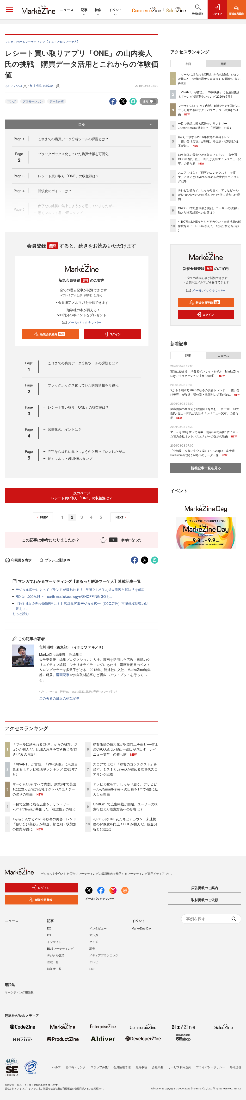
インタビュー (98, 928)
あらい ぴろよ (14, 85)
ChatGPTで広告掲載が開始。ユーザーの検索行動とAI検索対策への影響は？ (125, 806)
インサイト (54, 942)
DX (49, 928)
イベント (115, 9)
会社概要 (157, 1067)
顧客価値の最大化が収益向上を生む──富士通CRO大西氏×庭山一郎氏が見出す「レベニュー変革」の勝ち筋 (125, 749)
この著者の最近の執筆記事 (59, 698)
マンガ (11, 101)
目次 (81, 124)
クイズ (93, 942)
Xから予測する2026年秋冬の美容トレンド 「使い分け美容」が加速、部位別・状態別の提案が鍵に (46, 823)
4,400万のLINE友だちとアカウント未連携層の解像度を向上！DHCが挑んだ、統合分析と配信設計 (125, 823)
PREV (44, 517)
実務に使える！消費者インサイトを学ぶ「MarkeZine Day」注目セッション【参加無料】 (204, 373)
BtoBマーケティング (60, 948)
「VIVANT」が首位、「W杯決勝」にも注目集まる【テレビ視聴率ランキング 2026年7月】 (45, 769)
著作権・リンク (76, 1067)
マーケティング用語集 (19, 992)
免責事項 (141, 1067)
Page (19, 138)
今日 (188, 64)
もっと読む (20, 613)
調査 (92, 948)
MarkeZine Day (142, 928)
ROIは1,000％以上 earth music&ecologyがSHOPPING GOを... (64, 596)
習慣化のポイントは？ (64, 429)
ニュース (67, 9)
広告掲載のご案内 (204, 887)
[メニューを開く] (9, 9)
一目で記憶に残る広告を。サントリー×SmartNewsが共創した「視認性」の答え (44, 806)
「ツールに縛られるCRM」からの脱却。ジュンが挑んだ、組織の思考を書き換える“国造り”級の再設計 (45, 749)
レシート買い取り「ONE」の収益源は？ (68, 175)
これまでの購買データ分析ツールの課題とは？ (73, 138)
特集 (98, 9)
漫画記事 (62, 674)
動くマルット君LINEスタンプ (70, 458)
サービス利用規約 (179, 1067)
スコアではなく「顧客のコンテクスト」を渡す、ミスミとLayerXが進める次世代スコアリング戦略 (125, 769)
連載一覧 (53, 962)
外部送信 (235, 1067)
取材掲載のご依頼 (204, 899)
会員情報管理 (122, 1067)
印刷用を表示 (21, 559)
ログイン (115, 334)
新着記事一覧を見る (206, 467)
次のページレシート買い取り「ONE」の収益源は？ (81, 495)
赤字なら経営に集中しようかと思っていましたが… (86, 451)
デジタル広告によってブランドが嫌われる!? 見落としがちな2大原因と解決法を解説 (80, 589)
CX (49, 935)
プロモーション (33, 101)
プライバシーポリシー (210, 1067)
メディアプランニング (103, 955)
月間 (223, 64)
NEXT (119, 517)
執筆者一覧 (54, 969)
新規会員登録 (52, 334)
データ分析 (56, 101)
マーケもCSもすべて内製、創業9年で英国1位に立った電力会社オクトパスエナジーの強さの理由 (44, 789)
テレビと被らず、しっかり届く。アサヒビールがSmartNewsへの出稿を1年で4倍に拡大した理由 (125, 789)
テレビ (93, 962)
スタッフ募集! (100, 1067)
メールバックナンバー (84, 322)
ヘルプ (56, 1067)
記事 (84, 9)
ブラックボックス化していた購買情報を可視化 (73, 153)
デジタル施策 (55, 955)
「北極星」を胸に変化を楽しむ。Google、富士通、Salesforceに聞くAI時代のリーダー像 (204, 453)
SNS (92, 969)
